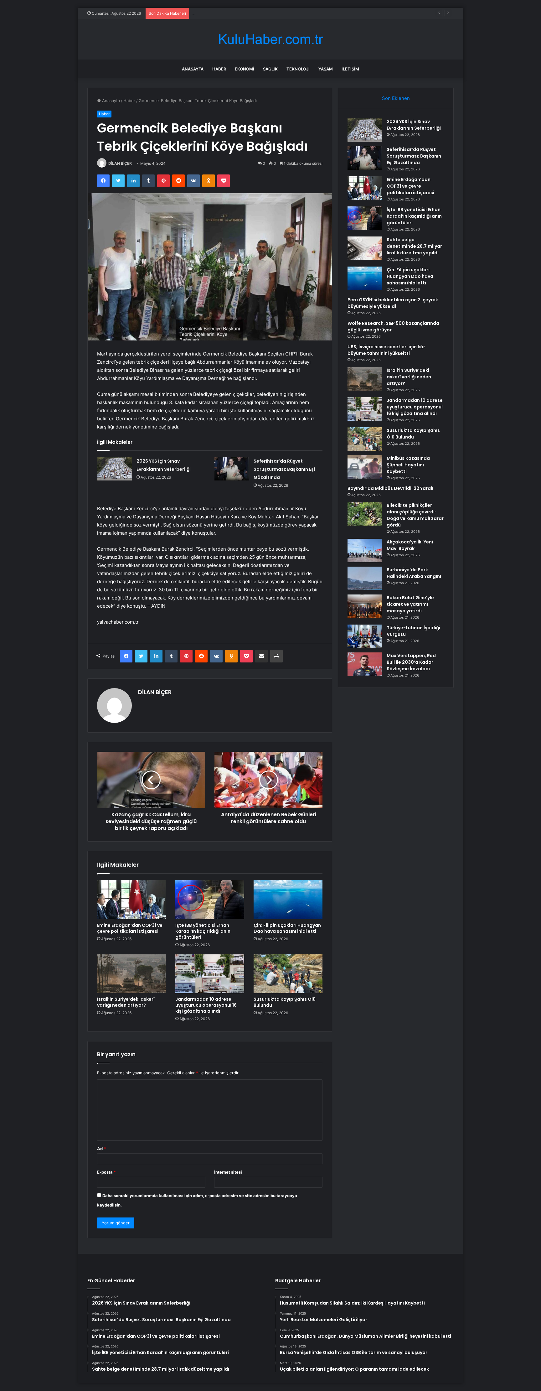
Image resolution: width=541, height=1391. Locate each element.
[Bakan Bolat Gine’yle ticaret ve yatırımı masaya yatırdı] (365, 606)
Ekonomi (244, 68)
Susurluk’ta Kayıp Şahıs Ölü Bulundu (285, 1002)
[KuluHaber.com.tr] (270, 39)
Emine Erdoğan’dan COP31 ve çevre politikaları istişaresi (246, 13)
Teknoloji (298, 68)
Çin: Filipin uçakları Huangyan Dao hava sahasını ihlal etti (287, 928)
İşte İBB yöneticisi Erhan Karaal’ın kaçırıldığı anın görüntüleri (202, 931)
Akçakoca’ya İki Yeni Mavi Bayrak (410, 545)
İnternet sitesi (228, 1172)
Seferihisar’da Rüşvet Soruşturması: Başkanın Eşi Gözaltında (284, 469)
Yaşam (325, 68)
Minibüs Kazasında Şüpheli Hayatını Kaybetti (408, 465)
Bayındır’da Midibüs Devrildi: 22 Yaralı (390, 488)
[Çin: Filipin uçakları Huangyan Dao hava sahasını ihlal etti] (288, 899)
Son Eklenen (396, 98)
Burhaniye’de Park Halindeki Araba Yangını (414, 573)
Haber (219, 68)
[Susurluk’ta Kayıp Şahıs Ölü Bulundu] (288, 973)
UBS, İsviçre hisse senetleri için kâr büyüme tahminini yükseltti (386, 350)
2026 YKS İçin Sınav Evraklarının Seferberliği (414, 124)
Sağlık (270, 68)
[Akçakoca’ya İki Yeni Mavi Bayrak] (365, 550)
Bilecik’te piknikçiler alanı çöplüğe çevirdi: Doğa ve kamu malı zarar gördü (415, 515)
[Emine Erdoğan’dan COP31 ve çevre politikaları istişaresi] (131, 899)
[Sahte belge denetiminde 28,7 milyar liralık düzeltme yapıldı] (365, 248)
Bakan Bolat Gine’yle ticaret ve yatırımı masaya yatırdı (410, 604)
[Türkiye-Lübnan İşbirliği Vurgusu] (365, 636)
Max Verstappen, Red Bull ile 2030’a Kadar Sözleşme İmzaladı (411, 662)
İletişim (350, 68)
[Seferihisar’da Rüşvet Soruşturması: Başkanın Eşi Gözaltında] (231, 468)
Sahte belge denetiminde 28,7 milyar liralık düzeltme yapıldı (414, 246)
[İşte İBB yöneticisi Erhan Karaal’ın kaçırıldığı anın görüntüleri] (209, 899)
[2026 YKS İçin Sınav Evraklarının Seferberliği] (114, 468)
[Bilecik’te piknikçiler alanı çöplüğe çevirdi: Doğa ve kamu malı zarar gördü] (365, 514)
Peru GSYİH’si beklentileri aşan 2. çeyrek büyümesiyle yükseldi (393, 303)
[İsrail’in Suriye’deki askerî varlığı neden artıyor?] (131, 973)
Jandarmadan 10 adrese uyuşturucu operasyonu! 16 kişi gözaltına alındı (206, 1005)
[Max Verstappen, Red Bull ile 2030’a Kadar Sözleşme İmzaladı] (365, 664)
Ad (101, 1148)
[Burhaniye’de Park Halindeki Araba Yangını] (365, 578)
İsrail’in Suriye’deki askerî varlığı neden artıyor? (126, 1002)
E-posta (106, 1172)
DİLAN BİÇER (120, 163)
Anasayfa (193, 68)
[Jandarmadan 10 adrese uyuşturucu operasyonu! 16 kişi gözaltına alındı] (209, 973)
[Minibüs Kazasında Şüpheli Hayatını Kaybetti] (365, 467)
